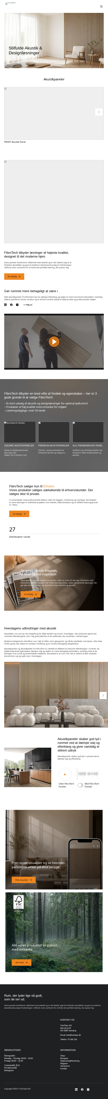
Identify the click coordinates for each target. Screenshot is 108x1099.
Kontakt (63, 1068)
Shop (62, 1056)
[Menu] (101, 6)
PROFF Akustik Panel (15, 141)
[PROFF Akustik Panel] (44, 113)
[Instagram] (18, 304)
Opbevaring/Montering (69, 1061)
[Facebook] (12, 304)
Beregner (64, 1058)
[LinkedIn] (6, 304)
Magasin (64, 1063)
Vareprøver (65, 1066)
